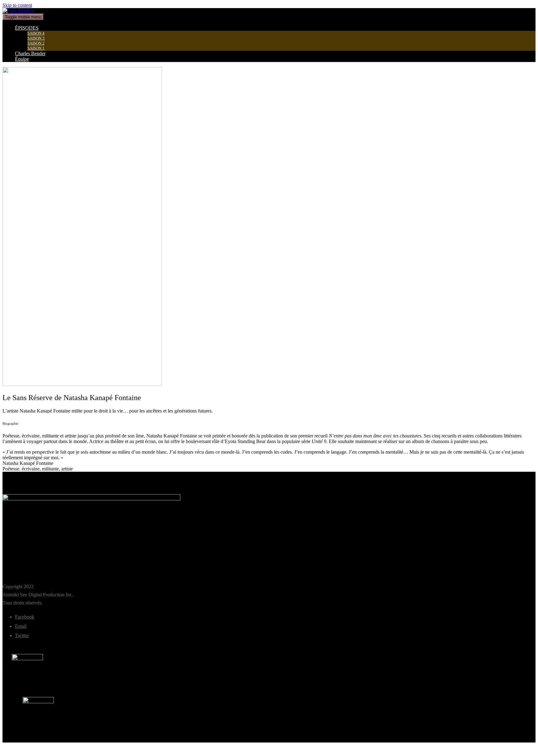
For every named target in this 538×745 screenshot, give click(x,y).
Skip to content (17, 5)
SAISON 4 (36, 33)
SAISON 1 (36, 48)
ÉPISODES (27, 28)
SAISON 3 (36, 38)
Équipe (22, 59)
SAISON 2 (36, 43)
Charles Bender (30, 53)
